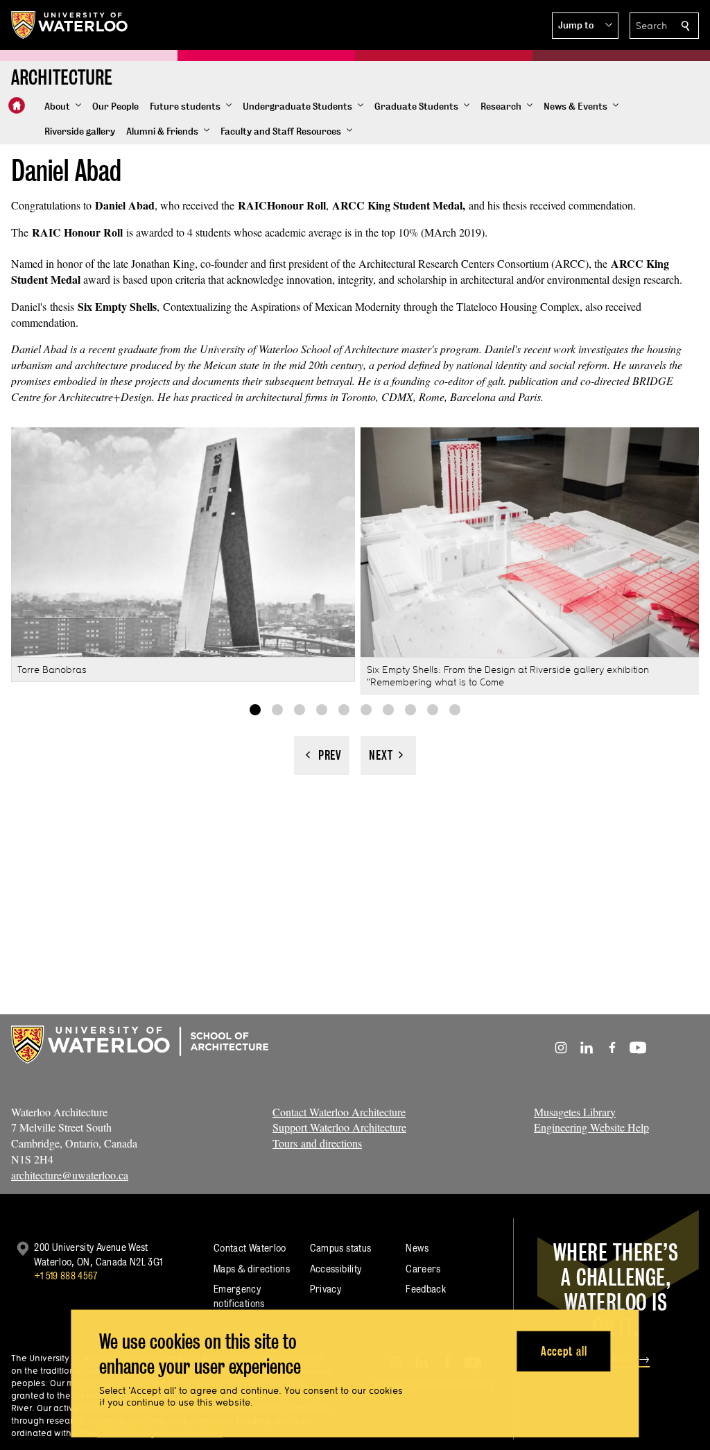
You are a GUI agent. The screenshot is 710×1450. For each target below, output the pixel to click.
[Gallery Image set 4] (321, 709)
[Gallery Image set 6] (366, 709)
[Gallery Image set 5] (343, 709)
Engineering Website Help (591, 1127)
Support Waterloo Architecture (339, 1127)
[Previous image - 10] (321, 755)
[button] (585, 25)
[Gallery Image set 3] (299, 709)
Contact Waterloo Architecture (339, 1111)
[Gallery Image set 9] (432, 709)
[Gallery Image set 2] (277, 709)
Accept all (564, 1350)
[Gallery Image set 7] (388, 709)
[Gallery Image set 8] (410, 709)
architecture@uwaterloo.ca (69, 1175)
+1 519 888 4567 (66, 1275)
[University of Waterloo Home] (70, 25)
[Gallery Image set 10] (454, 709)
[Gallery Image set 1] (255, 709)
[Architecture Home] (16, 105)
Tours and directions (317, 1143)
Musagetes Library (575, 1111)
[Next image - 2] (388, 755)
